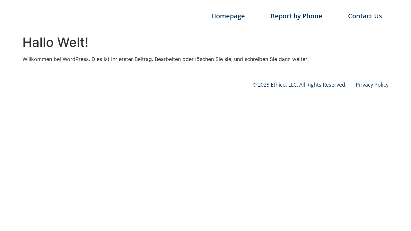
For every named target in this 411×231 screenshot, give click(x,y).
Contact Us (365, 16)
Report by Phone (296, 16)
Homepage (228, 16)
